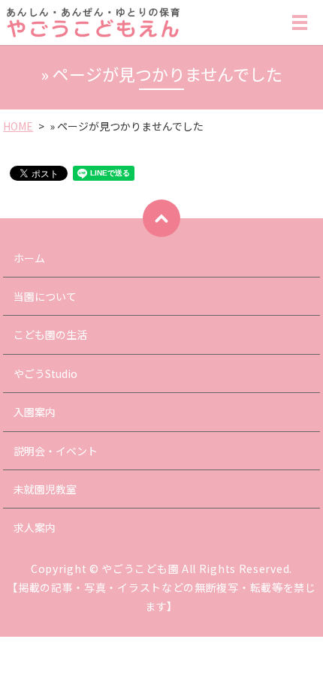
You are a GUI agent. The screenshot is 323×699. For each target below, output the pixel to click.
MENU (299, 29)
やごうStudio (45, 373)
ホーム (29, 258)
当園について (45, 296)
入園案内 (35, 411)
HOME (18, 126)
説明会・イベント (56, 450)
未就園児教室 (45, 489)
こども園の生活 (50, 334)
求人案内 (35, 527)
